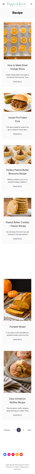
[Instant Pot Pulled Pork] (17, 102)
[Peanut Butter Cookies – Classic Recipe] (17, 207)
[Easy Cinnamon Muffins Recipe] (17, 372)
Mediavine (17, 469)
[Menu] (3, 4)
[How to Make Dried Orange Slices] (17, 40)
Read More (17, 82)
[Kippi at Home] (17, 4)
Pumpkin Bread (17, 326)
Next (29, 430)
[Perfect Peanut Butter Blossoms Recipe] (17, 154)
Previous (7, 430)
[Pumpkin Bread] (17, 300)
